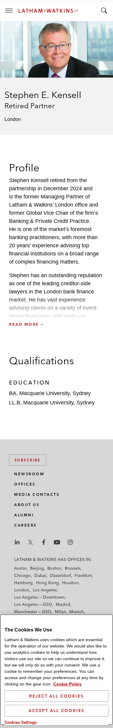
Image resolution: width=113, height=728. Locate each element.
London (21, 590)
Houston (70, 582)
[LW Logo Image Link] (48, 10)
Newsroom (29, 474)
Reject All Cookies (56, 696)
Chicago (22, 575)
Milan (60, 611)
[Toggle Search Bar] (104, 11)
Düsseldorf (60, 575)
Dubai (40, 575)
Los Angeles (45, 590)
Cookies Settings (21, 722)
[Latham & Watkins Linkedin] (17, 542)
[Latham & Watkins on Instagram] (70, 542)
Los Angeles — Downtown (39, 597)
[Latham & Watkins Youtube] (56, 542)
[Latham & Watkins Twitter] (30, 542)
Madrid (63, 604)
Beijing (37, 568)
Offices (25, 484)
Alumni (24, 515)
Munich (76, 611)
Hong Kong (47, 582)
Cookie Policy (67, 684)
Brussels (72, 568)
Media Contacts (36, 494)
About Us (26, 504)
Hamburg (23, 582)
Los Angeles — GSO (33, 604)
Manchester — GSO (32, 611)
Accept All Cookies (56, 710)
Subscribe (27, 460)
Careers (25, 525)
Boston (54, 568)
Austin (20, 568)
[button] (56, 311)
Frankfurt (83, 575)
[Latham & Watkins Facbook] (43, 542)
